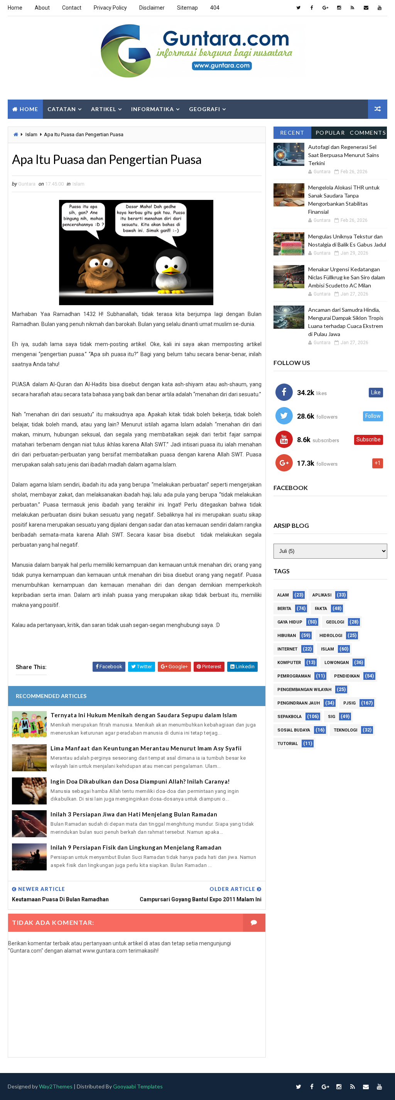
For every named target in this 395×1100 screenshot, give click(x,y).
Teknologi (345, 730)
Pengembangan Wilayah (304, 689)
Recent (292, 132)
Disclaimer (152, 8)
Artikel (103, 109)
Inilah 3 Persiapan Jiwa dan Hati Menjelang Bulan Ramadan (134, 814)
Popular (330, 132)
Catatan (61, 109)
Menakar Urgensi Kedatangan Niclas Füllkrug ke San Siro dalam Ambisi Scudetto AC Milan (346, 277)
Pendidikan (347, 676)
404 (214, 8)
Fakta (321, 608)
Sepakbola (289, 716)
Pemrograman (294, 676)
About (42, 8)
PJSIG (349, 703)
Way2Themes (56, 1086)
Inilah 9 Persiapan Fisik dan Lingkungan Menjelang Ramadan (136, 847)
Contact (71, 8)
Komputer (289, 662)
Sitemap (187, 8)
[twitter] (298, 8)
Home (15, 8)
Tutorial (287, 743)
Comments (368, 132)
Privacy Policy (110, 8)
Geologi (335, 622)
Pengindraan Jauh (298, 703)
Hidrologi (330, 635)
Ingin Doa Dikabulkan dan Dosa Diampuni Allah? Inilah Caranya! (140, 781)
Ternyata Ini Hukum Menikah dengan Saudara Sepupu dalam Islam (144, 714)
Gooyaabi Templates (138, 1086)
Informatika (152, 109)
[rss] (352, 8)
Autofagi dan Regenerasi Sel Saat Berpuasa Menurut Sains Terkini (343, 155)
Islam (31, 134)
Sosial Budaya (293, 730)
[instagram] (339, 8)
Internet (287, 649)
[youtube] (379, 8)
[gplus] (325, 8)
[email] (366, 8)
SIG (331, 716)
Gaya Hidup (289, 622)
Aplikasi (321, 595)
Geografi (204, 109)
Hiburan (286, 635)
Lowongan (336, 662)
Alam (283, 595)
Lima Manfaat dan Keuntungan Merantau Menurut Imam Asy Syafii (146, 748)
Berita (284, 608)
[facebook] (312, 8)
